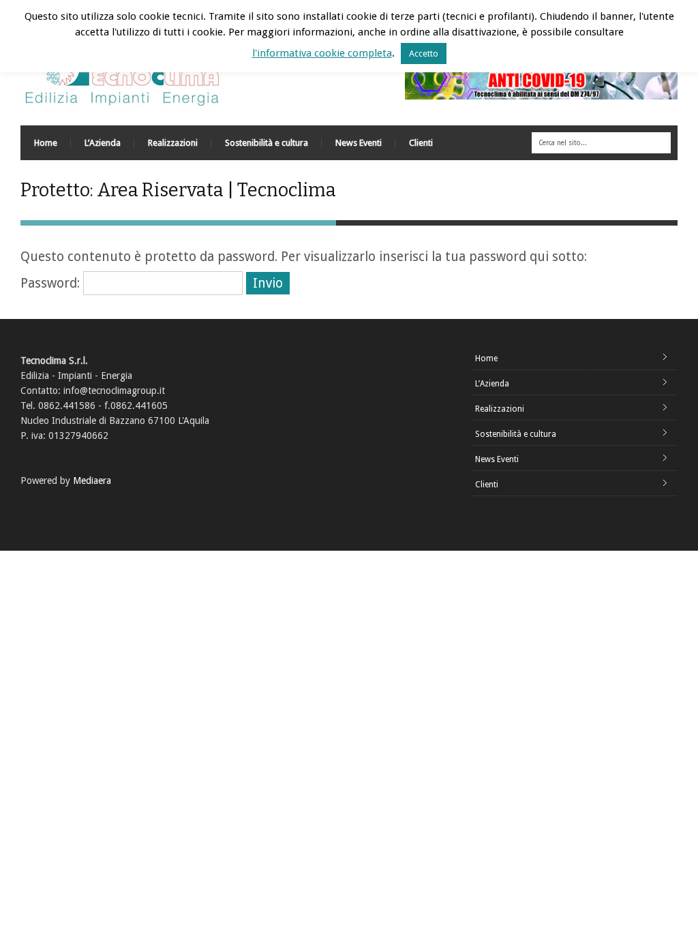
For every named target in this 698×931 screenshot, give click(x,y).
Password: (51, 283)
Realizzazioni (173, 143)
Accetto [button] (423, 53)
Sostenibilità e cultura (266, 143)
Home (45, 143)
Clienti (421, 143)
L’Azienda (103, 143)
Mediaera (92, 480)
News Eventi (358, 143)
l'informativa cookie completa (322, 53)
